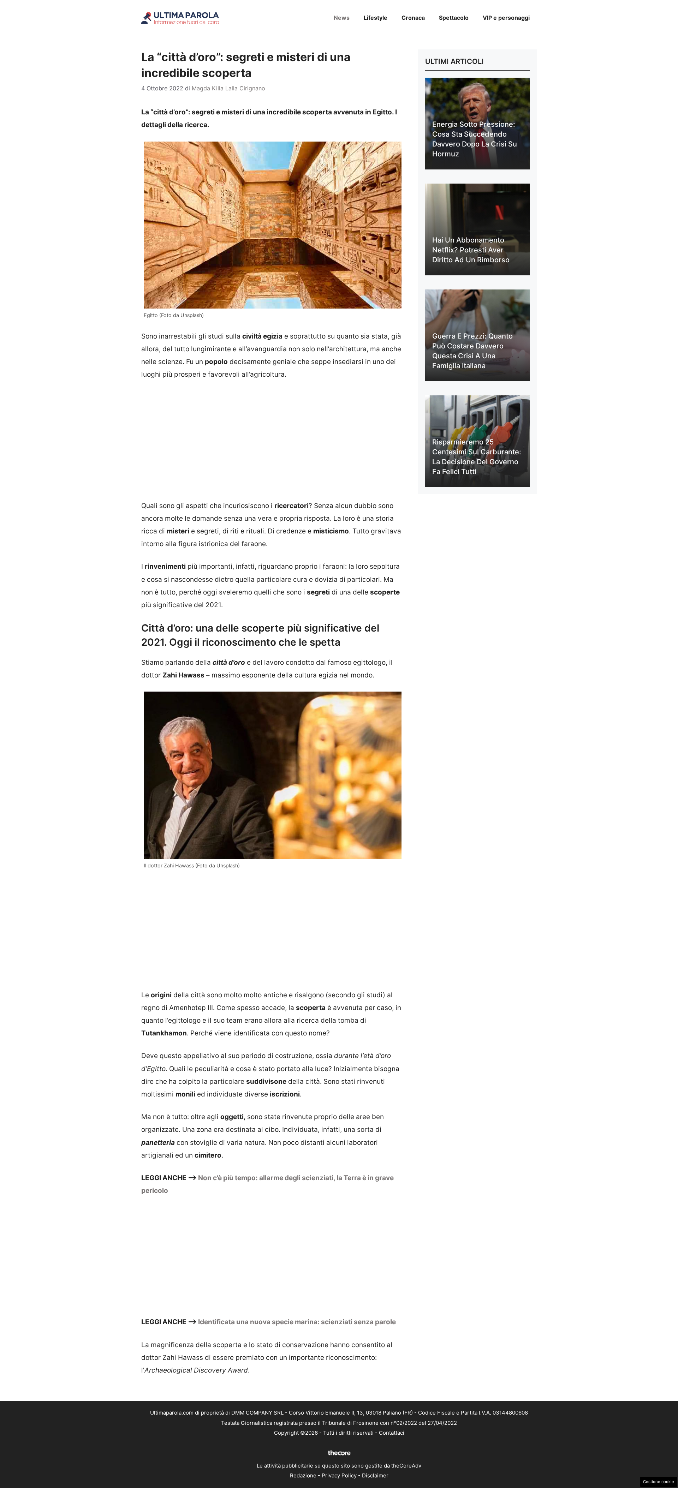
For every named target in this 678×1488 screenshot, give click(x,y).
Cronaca (413, 17)
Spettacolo (454, 17)
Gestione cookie (658, 1481)
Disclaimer (375, 1475)
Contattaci (391, 1432)
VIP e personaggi (506, 17)
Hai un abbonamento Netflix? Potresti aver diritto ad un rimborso (471, 250)
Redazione (303, 1475)
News (342, 17)
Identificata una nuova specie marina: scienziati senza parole (297, 1322)
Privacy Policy (339, 1475)
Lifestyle (375, 17)
